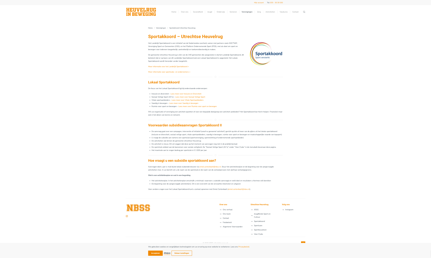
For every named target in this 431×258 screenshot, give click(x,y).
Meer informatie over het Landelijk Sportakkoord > (168, 66)
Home (173, 12)
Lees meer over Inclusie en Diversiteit (186, 94)
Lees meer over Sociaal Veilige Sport (190, 97)
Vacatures (284, 12)
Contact (295, 12)
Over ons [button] (184, 12)
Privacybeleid (243, 247)
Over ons (223, 204)
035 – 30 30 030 (276, 2)
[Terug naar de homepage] (141, 11)
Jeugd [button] (209, 12)
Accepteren (155, 253)
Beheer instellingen (182, 253)
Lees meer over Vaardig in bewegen (183, 103)
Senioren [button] (233, 12)
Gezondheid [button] (198, 12)
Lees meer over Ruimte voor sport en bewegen (197, 106)
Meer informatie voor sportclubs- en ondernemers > (169, 72)
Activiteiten (270, 12)
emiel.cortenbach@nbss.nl (210, 167)
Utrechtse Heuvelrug (259, 204)
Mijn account (259, 2)
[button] (304, 11)
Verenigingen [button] (247, 12)
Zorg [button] (259, 12)
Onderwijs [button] (221, 12)
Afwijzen (167, 253)
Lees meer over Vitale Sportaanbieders (187, 100)
